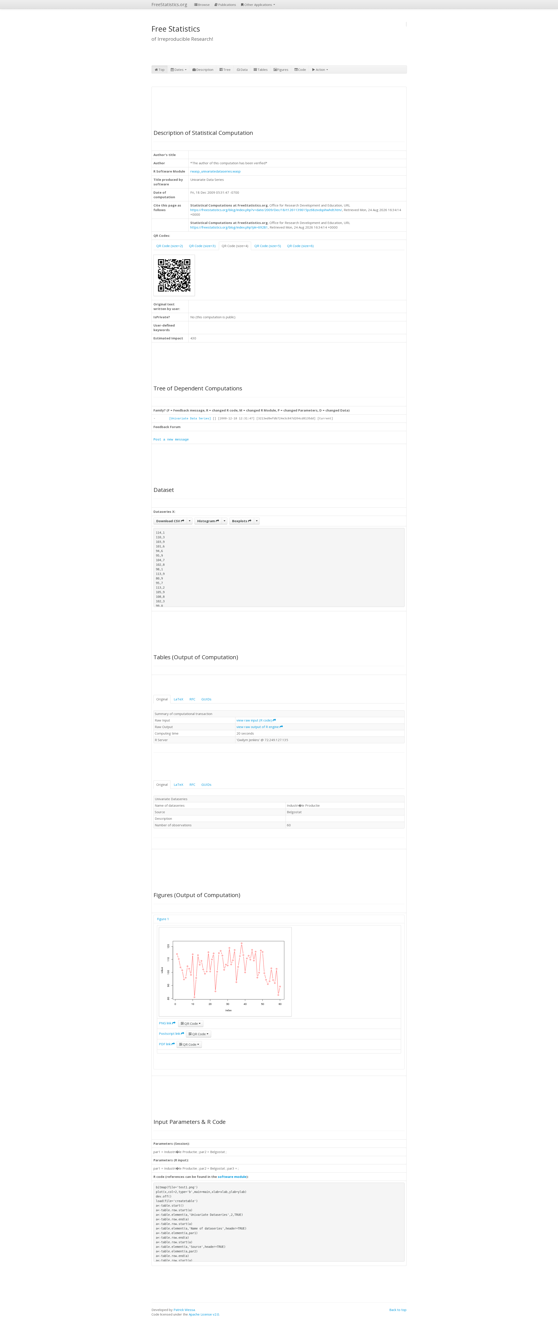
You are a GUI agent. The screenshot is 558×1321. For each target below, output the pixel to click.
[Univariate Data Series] (190, 418)
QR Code (191, 1023)
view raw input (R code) (254, 720)
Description (204, 69)
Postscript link (170, 1033)
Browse (204, 4)
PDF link (165, 1044)
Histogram (206, 521)
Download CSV (168, 521)
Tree (227, 69)
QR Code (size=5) (267, 246)
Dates (179, 69)
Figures (282, 69)
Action (321, 69)
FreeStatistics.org (169, 4)
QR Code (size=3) (202, 246)
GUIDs (206, 699)
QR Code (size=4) (235, 246)
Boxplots (240, 521)
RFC (192, 699)
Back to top (398, 1309)
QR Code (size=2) (169, 246)
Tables (262, 69)
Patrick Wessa (184, 1309)
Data (244, 69)
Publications (227, 4)
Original (162, 699)
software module (232, 1176)
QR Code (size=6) (300, 246)
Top (161, 69)
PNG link (165, 1023)
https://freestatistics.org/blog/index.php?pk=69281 (229, 227)
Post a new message (171, 440)
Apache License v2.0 (204, 1314)
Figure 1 (163, 919)
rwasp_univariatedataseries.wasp (215, 171)
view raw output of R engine (258, 727)
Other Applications (258, 4)
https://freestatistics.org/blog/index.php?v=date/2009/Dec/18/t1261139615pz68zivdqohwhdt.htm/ (266, 210)
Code (302, 69)
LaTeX (178, 699)
